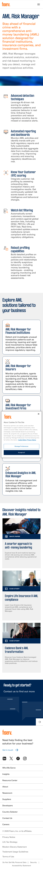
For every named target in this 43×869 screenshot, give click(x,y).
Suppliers (6, 799)
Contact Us (7, 818)
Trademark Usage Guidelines (15, 851)
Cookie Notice (22, 440)
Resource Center (9, 780)
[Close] (38, 414)
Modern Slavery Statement (14, 847)
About (5, 786)
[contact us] (39, 721)
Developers (7, 805)
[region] (21, 434)
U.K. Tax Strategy (9, 842)
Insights (5, 774)
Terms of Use (8, 856)
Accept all (21, 452)
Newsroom (7, 793)
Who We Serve (9, 768)
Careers (5, 824)
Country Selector (10, 812)
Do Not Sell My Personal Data (14, 862)
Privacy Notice (8, 837)
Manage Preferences (21, 446)
